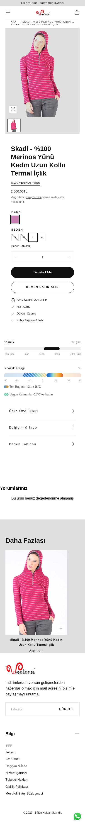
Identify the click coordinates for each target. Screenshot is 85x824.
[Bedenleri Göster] (61, 628)
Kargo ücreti (33, 197)
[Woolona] (20, 668)
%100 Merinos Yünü (25, 182)
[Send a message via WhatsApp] (77, 816)
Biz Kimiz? (12, 759)
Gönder (66, 709)
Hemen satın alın (42, 287)
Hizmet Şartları (16, 773)
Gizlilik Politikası (16, 786)
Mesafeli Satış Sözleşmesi (24, 793)
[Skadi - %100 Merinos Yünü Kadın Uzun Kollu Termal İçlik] (36, 592)
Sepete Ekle (43, 272)
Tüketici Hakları (16, 779)
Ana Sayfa (15, 23)
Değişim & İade (16, 766)
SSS (8, 745)
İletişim (10, 752)
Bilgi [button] (10, 733)
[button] (8, 12)
